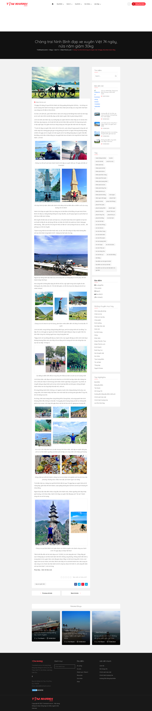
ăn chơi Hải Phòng (100, 224)
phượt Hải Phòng (110, 201)
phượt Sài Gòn (99, 211)
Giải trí (69, 4)
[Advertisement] (76, 20)
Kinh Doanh (97, 347)
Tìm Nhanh (41, 638)
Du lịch (98, 288)
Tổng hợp (97, 365)
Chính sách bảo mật (100, 397)
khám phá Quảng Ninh (101, 181)
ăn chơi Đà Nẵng (111, 254)
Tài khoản (97, 388)
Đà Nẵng (98, 258)
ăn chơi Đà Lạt (99, 254)
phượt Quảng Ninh (100, 208)
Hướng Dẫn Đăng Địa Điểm (108, 678)
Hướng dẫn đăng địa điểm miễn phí (104, 394)
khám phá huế (99, 164)
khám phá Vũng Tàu (101, 188)
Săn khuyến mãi (99, 353)
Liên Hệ (102, 666)
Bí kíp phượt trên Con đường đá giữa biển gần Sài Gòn (109, 132)
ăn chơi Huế (110, 218)
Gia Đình (77, 4)
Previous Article (47, 593)
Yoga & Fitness (98, 368)
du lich (111, 158)
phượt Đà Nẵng (100, 218)
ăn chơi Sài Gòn (110, 244)
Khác (98, 291)
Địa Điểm (59, 4)
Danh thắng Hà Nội (101, 158)
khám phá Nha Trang (101, 174)
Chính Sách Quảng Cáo (101, 400)
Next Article (74, 593)
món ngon (112, 194)
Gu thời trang (98, 332)
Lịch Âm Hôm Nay (99, 403)
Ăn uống (99, 285)
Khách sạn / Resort (82, 672)
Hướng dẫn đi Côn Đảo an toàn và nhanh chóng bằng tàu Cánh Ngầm (109, 115)
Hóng (96, 335)
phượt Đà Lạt (111, 214)
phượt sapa (112, 208)
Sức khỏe (87, 4)
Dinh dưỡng (97, 323)
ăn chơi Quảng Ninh (101, 241)
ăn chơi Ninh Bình (100, 234)
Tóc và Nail (97, 362)
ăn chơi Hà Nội (99, 221)
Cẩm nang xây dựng (100, 311)
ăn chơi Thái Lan (100, 248)
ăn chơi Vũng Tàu (100, 251)
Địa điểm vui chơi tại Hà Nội (103, 264)
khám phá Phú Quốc (101, 178)
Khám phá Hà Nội (100, 168)
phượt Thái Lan (111, 211)
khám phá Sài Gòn (100, 184)
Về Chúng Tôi (98, 391)
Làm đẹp (96, 4)
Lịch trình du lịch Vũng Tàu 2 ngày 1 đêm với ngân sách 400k (109, 124)
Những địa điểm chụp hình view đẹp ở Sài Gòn (108, 140)
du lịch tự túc (110, 161)
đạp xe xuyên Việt (40, 584)
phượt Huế (112, 198)
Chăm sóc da (98, 314)
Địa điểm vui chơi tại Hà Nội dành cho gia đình (105, 269)
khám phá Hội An (100, 171)
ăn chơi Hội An (99, 228)
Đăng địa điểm (98, 385)
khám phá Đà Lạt (100, 191)
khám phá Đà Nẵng (101, 194)
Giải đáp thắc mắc (99, 326)
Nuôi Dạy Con (98, 350)
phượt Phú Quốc (100, 204)
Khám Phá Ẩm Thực (100, 341)
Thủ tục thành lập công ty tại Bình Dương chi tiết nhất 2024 (109, 92)
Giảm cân (97, 329)
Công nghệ (97, 320)
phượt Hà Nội (99, 201)
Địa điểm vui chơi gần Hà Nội (103, 261)
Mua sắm (99, 294)
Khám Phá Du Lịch (41, 102)
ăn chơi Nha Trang (100, 231)
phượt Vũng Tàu (100, 214)
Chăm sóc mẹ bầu (99, 317)
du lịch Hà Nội (99, 161)
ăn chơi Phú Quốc (100, 238)
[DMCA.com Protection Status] (38, 690)
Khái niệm (97, 338)
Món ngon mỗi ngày (101, 198)
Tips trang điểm (99, 359)
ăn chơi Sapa (99, 244)
